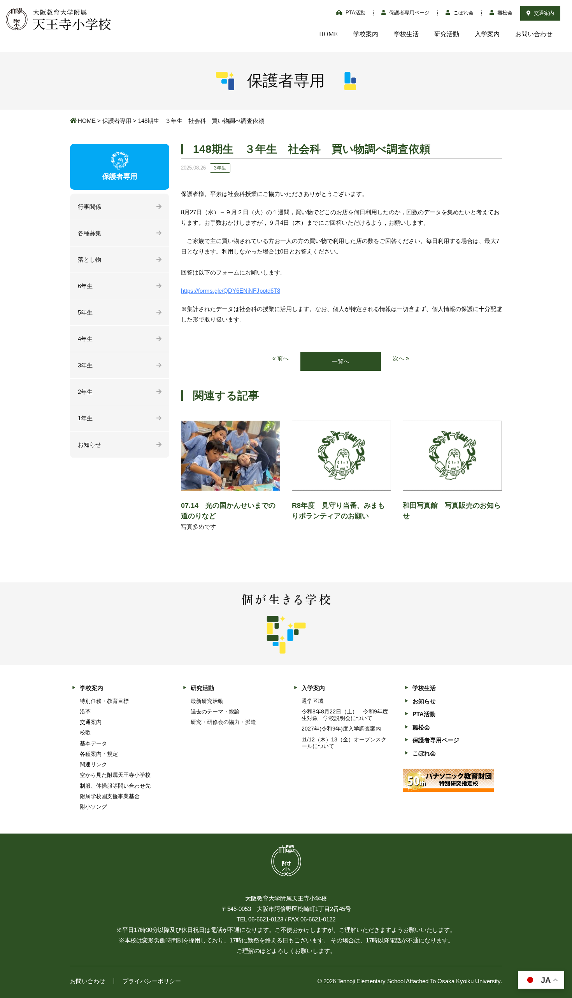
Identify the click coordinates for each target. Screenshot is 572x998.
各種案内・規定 (99, 754)
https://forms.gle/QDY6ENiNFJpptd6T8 (230, 290)
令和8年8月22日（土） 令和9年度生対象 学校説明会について (345, 714)
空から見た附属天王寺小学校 (115, 775)
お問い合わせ (534, 34)
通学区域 (312, 701)
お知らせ (89, 444)
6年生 (85, 286)
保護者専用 (117, 120)
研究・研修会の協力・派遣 (223, 722)
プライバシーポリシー (152, 981)
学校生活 (406, 34)
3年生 (85, 365)
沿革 (85, 711)
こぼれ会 (463, 13)
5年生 (85, 312)
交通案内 (543, 13)
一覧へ (340, 361)
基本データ (93, 743)
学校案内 (365, 34)
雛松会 (504, 13)
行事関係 (89, 206)
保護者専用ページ (409, 13)
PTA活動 (354, 13)
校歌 (85, 732)
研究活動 (446, 34)
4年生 (85, 339)
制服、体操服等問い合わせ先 (115, 786)
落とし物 (89, 259)
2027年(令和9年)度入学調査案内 (341, 728)
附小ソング (93, 807)
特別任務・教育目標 (104, 701)
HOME (328, 34)
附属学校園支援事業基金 (110, 796)
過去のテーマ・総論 (215, 711)
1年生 (85, 418)
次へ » (401, 358)
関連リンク (93, 764)
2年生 (85, 391)
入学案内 (487, 34)
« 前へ (280, 358)
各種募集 (89, 233)
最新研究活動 (207, 701)
